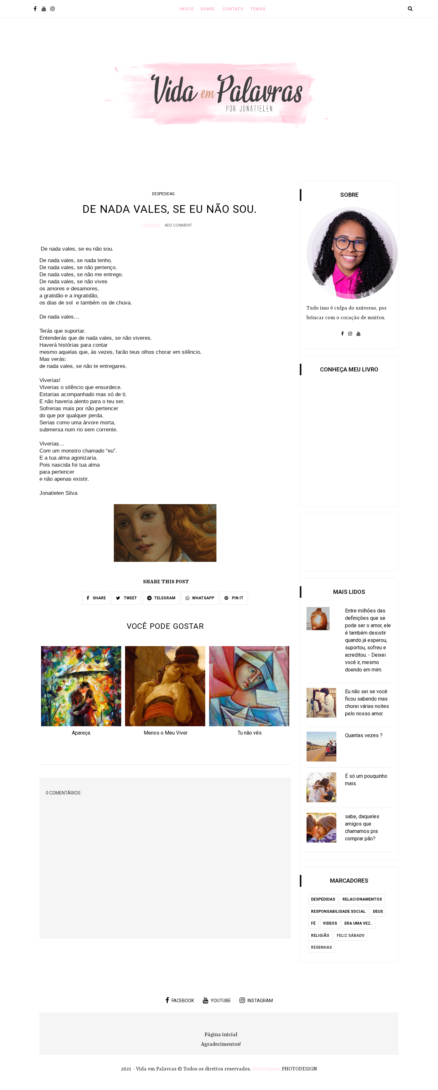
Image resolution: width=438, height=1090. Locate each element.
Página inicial (221, 1035)
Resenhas (321, 947)
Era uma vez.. (358, 923)
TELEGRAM (164, 598)
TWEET (130, 598)
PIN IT (237, 598)
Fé (313, 923)
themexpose (266, 1069)
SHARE (99, 598)
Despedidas (163, 194)
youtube (221, 1000)
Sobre (207, 9)
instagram (260, 1000)
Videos (330, 923)
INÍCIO (187, 9)
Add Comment (178, 225)
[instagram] (52, 9)
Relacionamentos (362, 899)
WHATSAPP (203, 598)
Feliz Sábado (351, 935)
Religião (320, 935)
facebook (183, 1000)
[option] (81, 693)
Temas (257, 9)
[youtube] (43, 9)
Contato (233, 9)
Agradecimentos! (221, 1044)
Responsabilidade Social (338, 911)
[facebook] (35, 9)
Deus (378, 911)
